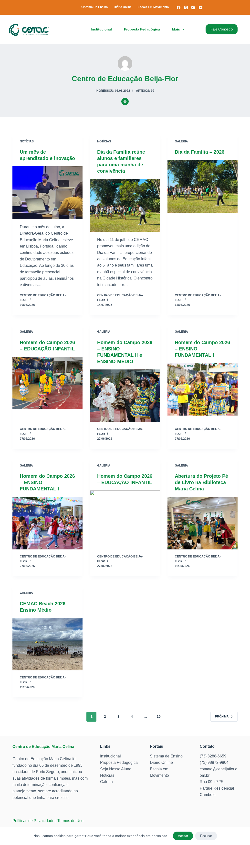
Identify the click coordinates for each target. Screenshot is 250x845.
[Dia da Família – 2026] (202, 186)
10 (159, 716)
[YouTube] (200, 7)
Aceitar (183, 836)
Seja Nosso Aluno (115, 769)
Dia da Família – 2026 (199, 152)
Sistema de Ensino (94, 7)
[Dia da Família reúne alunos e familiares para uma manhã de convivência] (125, 205)
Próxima (222, 716)
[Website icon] (125, 101)
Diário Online (123, 7)
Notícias (27, 141)
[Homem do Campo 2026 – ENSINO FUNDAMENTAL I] (202, 389)
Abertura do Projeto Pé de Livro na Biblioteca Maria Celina (201, 482)
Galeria (181, 141)
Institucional (101, 29)
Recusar (206, 836)
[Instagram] (193, 7)
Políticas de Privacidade (33, 821)
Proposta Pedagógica (142, 29)
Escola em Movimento (153, 7)
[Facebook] (178, 7)
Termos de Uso (70, 821)
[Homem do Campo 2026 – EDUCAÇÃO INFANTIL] (47, 383)
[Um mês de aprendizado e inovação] (47, 192)
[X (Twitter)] (186, 7)
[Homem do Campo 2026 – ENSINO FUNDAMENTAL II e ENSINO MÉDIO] (125, 395)
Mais (176, 29)
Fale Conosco (221, 29)
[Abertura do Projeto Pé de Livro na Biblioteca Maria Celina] (202, 523)
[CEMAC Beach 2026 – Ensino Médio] (47, 644)
